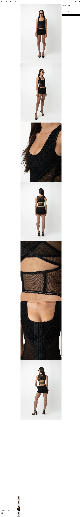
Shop (1, 1)
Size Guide (63, 9)
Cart (80, 1)
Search (76, 1)
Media (15, 1)
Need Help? (2, 515)
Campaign (5, 1)
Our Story (10, 1)
